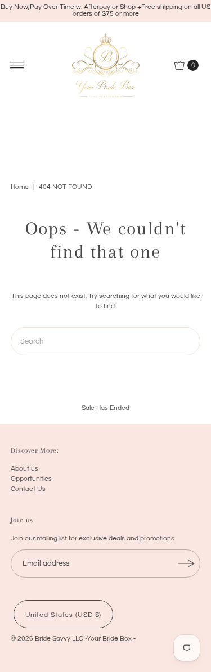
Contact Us (28, 488)
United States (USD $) (63, 614)
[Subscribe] (186, 563)
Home (20, 187)
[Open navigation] (17, 65)
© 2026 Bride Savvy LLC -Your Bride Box (71, 638)
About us (24, 468)
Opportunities (31, 478)
